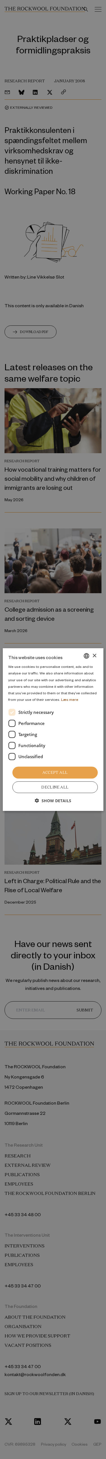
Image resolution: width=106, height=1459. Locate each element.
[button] (53, 800)
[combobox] (86, 656)
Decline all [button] (54, 787)
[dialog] (53, 729)
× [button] (94, 655)
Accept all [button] (55, 772)
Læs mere (69, 699)
